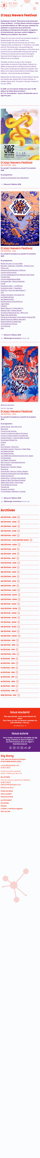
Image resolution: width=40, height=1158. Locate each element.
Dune (3, 445)
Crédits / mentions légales (12, 809)
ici (28, 722)
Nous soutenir (6, 794)
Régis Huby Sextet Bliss (9, 315)
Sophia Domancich (7, 476)
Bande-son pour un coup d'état (12, 263)
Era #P (3, 284)
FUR (2, 293)
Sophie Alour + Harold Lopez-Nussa (13, 478)
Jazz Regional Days (7, 297)
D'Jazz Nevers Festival (16, 162)
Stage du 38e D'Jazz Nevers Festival (13, 480)
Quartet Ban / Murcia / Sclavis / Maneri (14, 471)
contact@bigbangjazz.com (10, 765)
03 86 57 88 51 (6, 767)
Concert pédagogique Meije (10, 279)
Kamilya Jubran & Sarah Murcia (12, 301)
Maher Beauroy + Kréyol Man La (12, 308)
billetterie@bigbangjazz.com (11, 784)
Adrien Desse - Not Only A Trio (11, 427)
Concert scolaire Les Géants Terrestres (14, 433)
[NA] (2, 328)
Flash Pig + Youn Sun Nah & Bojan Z (13, 290)
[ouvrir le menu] (36, 3)
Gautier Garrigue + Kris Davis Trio (12, 295)
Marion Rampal (6, 465)
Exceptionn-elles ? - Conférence (12, 286)
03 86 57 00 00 (6, 782)
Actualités (5, 803)
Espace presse (7, 797)
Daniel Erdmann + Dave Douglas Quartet (15, 438)
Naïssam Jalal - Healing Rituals (11, 310)
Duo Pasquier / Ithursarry (10, 447)
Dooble (3, 442)
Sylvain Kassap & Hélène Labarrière (13, 319)
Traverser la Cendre (8, 489)
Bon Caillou (10, 408)
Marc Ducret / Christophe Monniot (13, 462)
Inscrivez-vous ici (20, 744)
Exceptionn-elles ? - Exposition (11, 288)
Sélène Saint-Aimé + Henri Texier (12, 483)
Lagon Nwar (5, 304)
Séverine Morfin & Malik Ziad (11, 322)
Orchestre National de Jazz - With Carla (14, 313)
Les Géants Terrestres (8, 460)
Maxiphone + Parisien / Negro (11, 467)
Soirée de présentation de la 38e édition (15, 474)
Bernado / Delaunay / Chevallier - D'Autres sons (17, 266)
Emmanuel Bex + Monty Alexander (13, 281)
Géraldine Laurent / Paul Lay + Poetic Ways (16, 449)
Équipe (4, 806)
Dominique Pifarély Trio (9, 440)
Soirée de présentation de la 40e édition (15, 178)
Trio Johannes (5, 326)
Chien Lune (5, 268)
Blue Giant (4, 429)
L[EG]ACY (4, 306)
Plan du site (5, 811)
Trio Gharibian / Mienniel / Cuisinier (13, 491)
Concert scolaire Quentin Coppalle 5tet (14, 436)
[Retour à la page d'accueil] (20, 5)
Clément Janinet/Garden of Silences (13, 270)
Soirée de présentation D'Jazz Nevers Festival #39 (18, 317)
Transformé (5, 487)
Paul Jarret (4, 469)
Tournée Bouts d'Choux (9, 324)
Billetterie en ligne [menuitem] (7, 787)
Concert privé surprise (8, 272)
